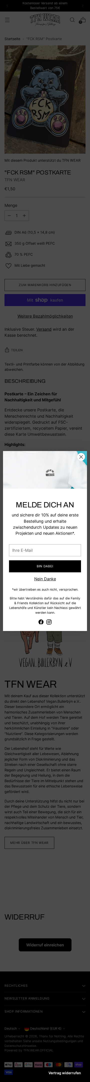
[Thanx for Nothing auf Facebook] (41, 622)
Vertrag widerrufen (64, 1073)
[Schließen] (81, 457)
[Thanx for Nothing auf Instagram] (49, 622)
